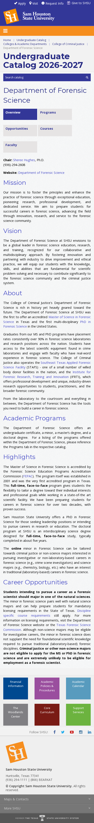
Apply (22, 3)
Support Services (78, 710)
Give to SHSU (81, 3)
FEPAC (28, 476)
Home (7, 40)
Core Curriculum (47, 710)
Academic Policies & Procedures (47, 686)
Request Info (54, 3)
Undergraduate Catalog (31, 40)
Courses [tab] (46, 128)
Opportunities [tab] (16, 128)
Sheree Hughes (24, 160)
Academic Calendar (78, 684)
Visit (35, 3)
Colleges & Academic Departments (25, 44)
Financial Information (15, 684)
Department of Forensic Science (41, 173)
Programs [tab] (48, 112)
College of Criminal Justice (68, 44)
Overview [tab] (12, 112)
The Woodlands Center (15, 712)
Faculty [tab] (11, 145)
